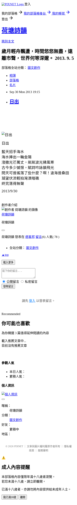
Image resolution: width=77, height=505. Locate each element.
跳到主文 (8, 41)
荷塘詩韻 (14, 30)
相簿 (12, 75)
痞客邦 (30, 237)
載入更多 (8, 262)
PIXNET (18, 446)
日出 (14, 101)
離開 (22, 497)
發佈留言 (8, 286)
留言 (39, 237)
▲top (5, 254)
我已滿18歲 (9, 497)
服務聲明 (43, 450)
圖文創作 (34, 67)
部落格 (14, 80)
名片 (12, 85)
